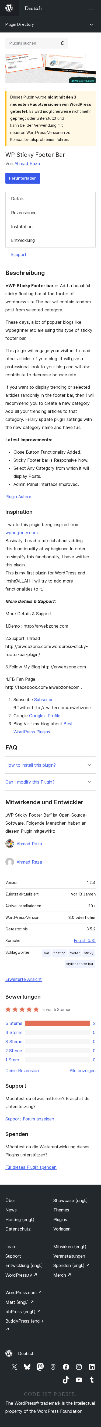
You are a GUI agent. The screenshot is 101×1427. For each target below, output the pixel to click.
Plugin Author (18, 496)
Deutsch (26, 1353)
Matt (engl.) (19, 1302)
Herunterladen (23, 178)
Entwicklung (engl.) (24, 1265)
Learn (10, 1246)
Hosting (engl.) (19, 1219)
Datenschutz (18, 1229)
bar (46, 953)
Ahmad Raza (27, 163)
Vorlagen (62, 1229)
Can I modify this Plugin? (29, 782)
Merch (62, 1275)
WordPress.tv (21, 1275)
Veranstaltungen (69, 1256)
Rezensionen (24, 212)
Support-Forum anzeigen (29, 1119)
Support (18, 254)
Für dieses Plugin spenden (31, 1167)
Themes (61, 1210)
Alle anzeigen (83, 1070)
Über (10, 1200)
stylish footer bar (79, 964)
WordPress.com (23, 1292)
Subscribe (44, 699)
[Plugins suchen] (62, 43)
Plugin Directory (19, 24)
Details (18, 198)
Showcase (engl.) (70, 1200)
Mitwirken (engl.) (69, 1246)
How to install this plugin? (30, 765)
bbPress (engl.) (23, 1311)
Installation (22, 226)
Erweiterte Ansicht (23, 979)
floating (59, 953)
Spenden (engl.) (71, 1265)
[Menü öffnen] (92, 8)
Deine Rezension (22, 1070)
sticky (88, 953)
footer (75, 953)
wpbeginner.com (21, 532)
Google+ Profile (44, 715)
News (11, 1210)
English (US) (85, 940)
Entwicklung (23, 240)
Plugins (60, 1219)
